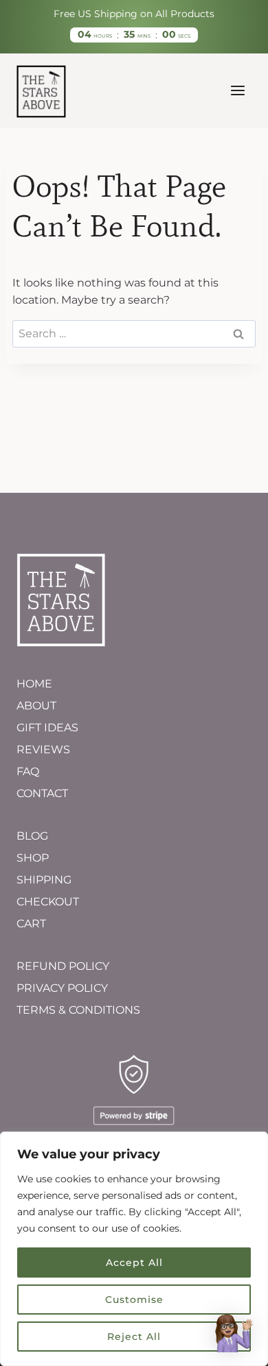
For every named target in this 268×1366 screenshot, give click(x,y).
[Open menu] (237, 91)
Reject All (134, 1336)
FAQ (27, 771)
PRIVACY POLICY (62, 988)
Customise (134, 1299)
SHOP (32, 857)
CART (31, 923)
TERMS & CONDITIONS (78, 1009)
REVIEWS (43, 749)
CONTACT (42, 793)
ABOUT (36, 705)
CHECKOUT (47, 901)
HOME (34, 683)
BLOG (32, 835)
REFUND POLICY (62, 966)
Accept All (134, 1262)
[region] (134, 1249)
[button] (232, 1332)
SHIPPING (43, 879)
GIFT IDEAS (47, 727)
